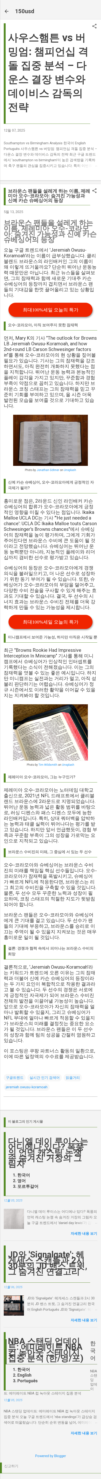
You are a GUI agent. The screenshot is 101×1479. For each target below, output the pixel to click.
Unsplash (70, 470)
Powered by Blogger (50, 1456)
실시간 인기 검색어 (45, 1078)
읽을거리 (73, 1078)
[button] (94, 26)
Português (27, 1380)
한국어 (23, 1175)
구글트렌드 (14, 1078)
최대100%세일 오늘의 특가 (50, 309)
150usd (24, 11)
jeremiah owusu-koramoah (26, 1087)
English (24, 1375)
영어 (21, 1180)
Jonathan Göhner (48, 470)
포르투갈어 (28, 1186)
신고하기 (11, 1466)
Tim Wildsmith (48, 764)
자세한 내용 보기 (84, 1233)
